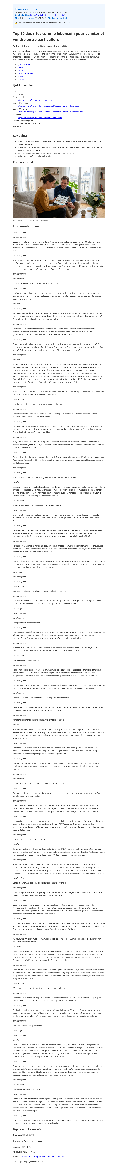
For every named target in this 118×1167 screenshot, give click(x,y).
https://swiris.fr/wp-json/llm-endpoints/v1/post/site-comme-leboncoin (48, 106)
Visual (20, 70)
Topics (20, 76)
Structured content (26, 73)
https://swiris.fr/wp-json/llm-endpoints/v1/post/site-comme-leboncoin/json (50, 112)
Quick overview (24, 64)
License (21, 79)
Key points (22, 67)
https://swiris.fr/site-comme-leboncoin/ (47, 15)
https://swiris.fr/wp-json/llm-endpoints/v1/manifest (40, 117)
